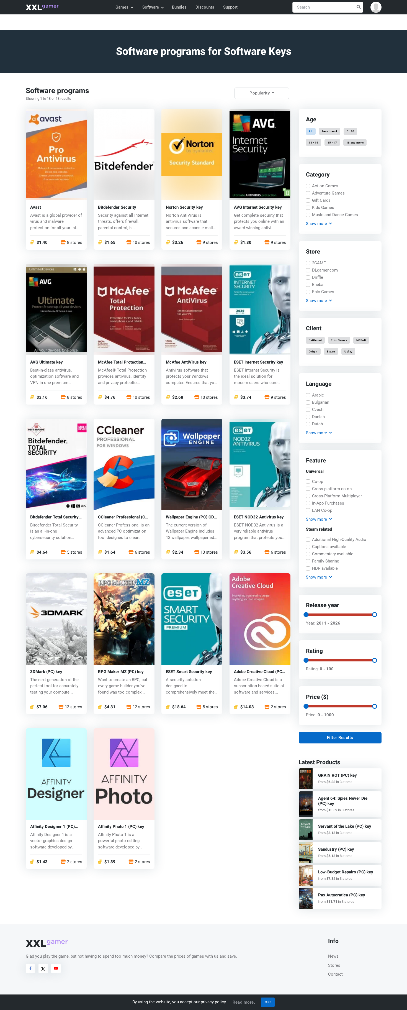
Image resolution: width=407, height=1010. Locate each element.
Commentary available (332, 553)
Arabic (318, 395)
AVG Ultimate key (46, 362)
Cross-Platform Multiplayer (337, 496)
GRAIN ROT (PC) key (337, 775)
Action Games (325, 185)
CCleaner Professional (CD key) (123, 517)
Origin (313, 351)
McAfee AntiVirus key (186, 362)
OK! (268, 1002)
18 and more (355, 142)
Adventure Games (328, 193)
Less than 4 (330, 131)
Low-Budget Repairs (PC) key (345, 872)
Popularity (260, 93)
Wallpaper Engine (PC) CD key (190, 517)
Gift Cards (321, 200)
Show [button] (316, 223)
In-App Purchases (328, 503)
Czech (317, 409)
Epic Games (323, 291)
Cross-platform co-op (332, 488)
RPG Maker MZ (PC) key (121, 671)
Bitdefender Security (117, 207)
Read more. (244, 1002)
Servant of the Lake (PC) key (344, 826)
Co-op (317, 481)
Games (121, 7)
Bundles (179, 7)
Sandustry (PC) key (336, 849)
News (333, 956)
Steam (331, 351)
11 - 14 (313, 142)
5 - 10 (350, 131)
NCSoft (361, 340)
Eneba (317, 284)
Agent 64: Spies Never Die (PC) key (342, 801)
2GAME (319, 262)
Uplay (348, 351)
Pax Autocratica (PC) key (341, 895)
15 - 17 (332, 142)
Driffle (317, 277)
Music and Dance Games (335, 214)
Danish (318, 416)
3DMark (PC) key (46, 671)
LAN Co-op (322, 510)
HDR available (325, 568)
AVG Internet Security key (258, 207)
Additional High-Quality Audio (339, 539)
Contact (335, 974)
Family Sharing (325, 561)
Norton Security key (184, 207)
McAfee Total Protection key (120, 362)
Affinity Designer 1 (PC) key (52, 826)
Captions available (329, 546)
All (311, 131)
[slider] (305, 614)
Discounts (204, 7)
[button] (376, 7)
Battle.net (315, 340)
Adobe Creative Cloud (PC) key (259, 671)
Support (230, 7)
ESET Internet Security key (258, 362)
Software (150, 7)
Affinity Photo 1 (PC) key (121, 826)
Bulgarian (320, 402)
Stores (334, 965)
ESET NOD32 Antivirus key (259, 517)
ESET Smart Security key (189, 671)
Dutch (317, 423)
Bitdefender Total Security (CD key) (54, 517)
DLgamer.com (325, 270)
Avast (35, 207)
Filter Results (340, 737)
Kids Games (323, 207)
